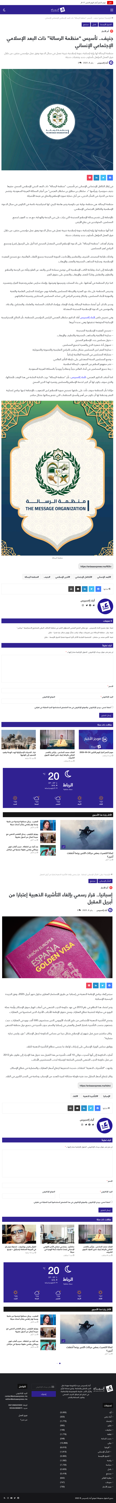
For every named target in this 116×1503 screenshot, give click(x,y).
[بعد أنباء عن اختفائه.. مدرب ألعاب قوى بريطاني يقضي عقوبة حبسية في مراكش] (48, 850)
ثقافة (109, 1433)
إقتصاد (108, 1420)
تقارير (109, 1425)
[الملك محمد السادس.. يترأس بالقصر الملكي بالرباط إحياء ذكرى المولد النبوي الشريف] (57, 739)
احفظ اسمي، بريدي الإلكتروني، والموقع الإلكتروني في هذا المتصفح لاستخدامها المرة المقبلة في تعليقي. (72, 707)
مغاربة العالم (106, 1477)
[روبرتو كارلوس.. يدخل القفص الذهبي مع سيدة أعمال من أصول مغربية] (48, 838)
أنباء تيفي (107, 1416)
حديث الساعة (106, 1438)
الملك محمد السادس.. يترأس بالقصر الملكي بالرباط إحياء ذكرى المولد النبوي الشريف (59, 754)
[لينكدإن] (96, 177)
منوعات (108, 1482)
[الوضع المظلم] (4, 11)
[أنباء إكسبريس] (58, 9)
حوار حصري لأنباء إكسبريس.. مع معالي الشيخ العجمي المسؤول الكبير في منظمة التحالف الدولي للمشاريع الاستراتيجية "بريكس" (63, 627)
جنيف (46, 577)
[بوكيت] (90, 177)
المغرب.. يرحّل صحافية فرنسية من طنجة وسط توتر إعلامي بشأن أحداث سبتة (22, 823)
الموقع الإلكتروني (48, 696)
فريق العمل (23, 1415)
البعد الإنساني (103, 577)
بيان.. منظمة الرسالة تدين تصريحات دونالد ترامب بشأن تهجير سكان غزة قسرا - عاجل (78, 632)
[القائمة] (111, 11)
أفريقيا (107, 1447)
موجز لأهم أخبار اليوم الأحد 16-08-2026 (91, 2)
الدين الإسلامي (62, 577)
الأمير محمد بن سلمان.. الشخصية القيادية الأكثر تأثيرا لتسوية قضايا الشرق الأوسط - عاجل (76, 637)
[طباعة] (71, 589)
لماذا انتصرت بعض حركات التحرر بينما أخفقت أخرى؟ (90, 854)
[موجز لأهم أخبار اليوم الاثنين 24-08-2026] (96, 739)
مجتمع (101, 17)
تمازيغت (108, 1429)
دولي (109, 1442)
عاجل (94, 24)
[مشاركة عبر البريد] (78, 589)
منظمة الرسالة (31, 577)
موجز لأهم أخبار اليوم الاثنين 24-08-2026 (96, 752)
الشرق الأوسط (105, 24)
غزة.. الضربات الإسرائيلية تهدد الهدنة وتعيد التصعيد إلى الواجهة (19, 753)
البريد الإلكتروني (107, 696)
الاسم (110, 686)
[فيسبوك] (110, 177)
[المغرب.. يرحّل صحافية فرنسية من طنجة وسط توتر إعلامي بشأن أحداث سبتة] (48, 825)
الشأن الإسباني (103, 1451)
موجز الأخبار (107, 1486)
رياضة (109, 1460)
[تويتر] (103, 177)
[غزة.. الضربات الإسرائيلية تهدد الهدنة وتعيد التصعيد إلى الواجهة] (18, 739)
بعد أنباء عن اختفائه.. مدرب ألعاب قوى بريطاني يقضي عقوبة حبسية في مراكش (22, 848)
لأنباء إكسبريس (87, 317)
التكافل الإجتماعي (83, 577)
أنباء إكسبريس (102, 62)
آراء (110, 1412)
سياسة (108, 1464)
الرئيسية (108, 17)
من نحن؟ (23, 1419)
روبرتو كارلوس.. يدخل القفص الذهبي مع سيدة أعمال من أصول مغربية (22, 835)
